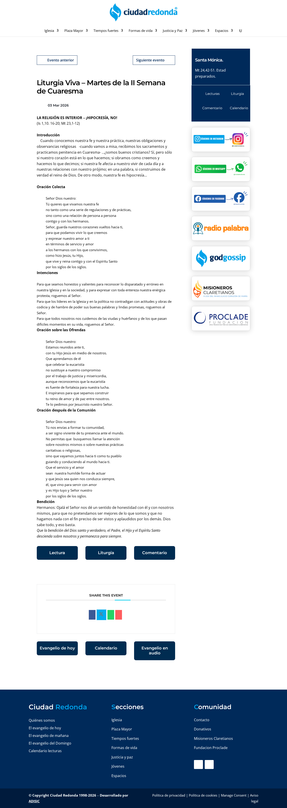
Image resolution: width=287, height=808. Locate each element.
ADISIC (34, 801)
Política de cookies (203, 795)
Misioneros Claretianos (213, 738)
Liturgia (106, 552)
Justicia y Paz (173, 31)
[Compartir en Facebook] (92, 615)
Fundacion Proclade (211, 747)
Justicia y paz (122, 757)
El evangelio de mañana (49, 735)
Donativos (202, 729)
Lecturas (212, 93)
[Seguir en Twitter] (209, 764)
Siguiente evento (150, 60)
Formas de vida (140, 31)
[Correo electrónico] (118, 615)
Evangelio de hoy (57, 648)
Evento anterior (60, 60)
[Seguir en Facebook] (198, 764)
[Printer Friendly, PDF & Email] (161, 573)
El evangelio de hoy (45, 727)
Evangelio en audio (154, 651)
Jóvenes (199, 31)
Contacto (201, 719)
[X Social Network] (101, 615)
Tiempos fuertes (105, 31)
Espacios (221, 31)
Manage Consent (233, 795)
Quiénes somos (42, 720)
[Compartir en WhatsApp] (110, 615)
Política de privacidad (168, 795)
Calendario (106, 648)
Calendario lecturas (45, 750)
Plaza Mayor (73, 31)
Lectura (57, 552)
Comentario (154, 552)
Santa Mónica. (209, 60)
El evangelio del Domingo (50, 743)
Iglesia (49, 31)
